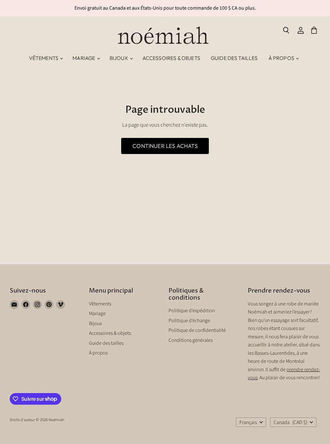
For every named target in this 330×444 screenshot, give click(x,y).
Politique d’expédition (192, 310)
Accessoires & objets (171, 58)
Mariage (84, 58)
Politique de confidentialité (197, 330)
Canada (290, 422)
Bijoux (119, 58)
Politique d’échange (189, 320)
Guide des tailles (234, 58)
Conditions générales (191, 340)
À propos (281, 58)
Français (248, 422)
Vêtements (44, 58)
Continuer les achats (164, 145)
